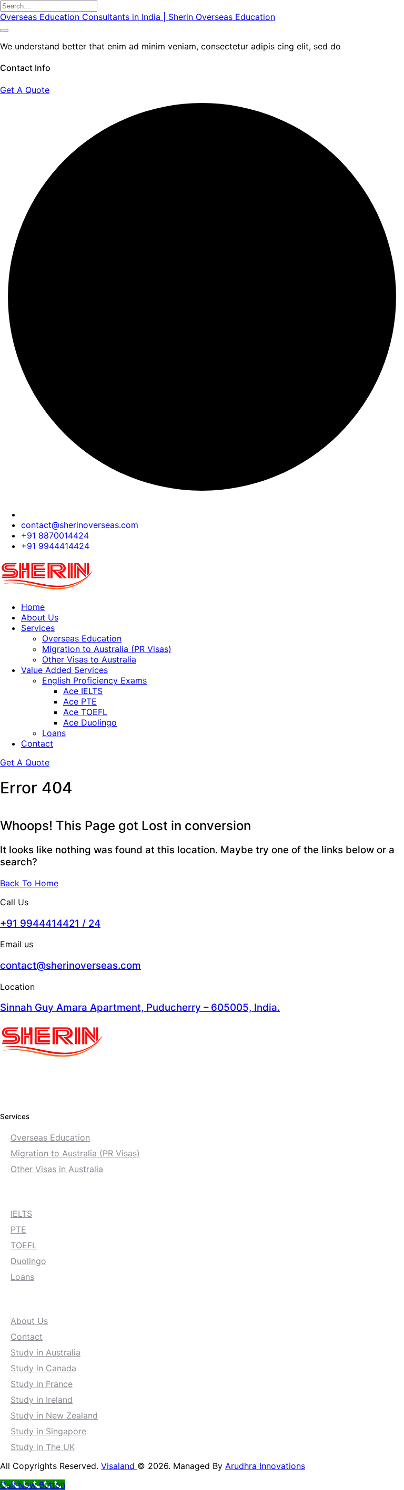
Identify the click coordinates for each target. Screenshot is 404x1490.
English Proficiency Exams (94, 680)
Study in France (42, 1384)
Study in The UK (43, 1447)
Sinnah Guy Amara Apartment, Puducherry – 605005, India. (140, 1007)
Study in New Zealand (54, 1415)
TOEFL (24, 1245)
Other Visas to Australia (89, 659)
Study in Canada (43, 1368)
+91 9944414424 (55, 546)
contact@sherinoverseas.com (79, 525)
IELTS (21, 1213)
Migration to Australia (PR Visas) (106, 649)
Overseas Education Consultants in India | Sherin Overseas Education (137, 17)
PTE (18, 1229)
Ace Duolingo (90, 722)
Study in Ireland (42, 1399)
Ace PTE (80, 701)
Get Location (32, 1075)
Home (33, 607)
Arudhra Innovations (265, 1466)
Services (38, 628)
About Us (39, 617)
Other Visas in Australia (57, 1169)
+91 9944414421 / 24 (50, 923)
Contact (37, 743)
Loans (54, 733)
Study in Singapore (48, 1431)
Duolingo (28, 1261)
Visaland (119, 1466)
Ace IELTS (83, 691)
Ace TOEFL (85, 712)
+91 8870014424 (55, 535)
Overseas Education (82, 638)
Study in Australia (45, 1352)
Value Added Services (64, 670)
